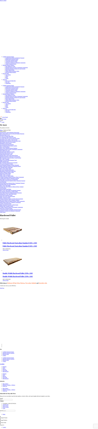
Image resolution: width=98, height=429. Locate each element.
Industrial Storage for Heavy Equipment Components (16, 67)
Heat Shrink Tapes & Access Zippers (8, 142)
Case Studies (8, 74)
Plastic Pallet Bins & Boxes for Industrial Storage (10, 166)
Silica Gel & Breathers (4, 147)
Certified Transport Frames (8, 56)
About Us (5, 79)
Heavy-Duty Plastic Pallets (5, 168)
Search (1, 410)
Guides (6, 78)
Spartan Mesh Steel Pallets (5, 189)
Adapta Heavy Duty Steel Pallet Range (8, 194)
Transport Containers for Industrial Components (15, 62)
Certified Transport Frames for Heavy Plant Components (12, 177)
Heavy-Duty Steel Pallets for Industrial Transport (10, 190)
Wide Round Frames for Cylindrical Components (10, 202)
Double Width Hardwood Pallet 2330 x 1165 (18, 276)
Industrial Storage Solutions (8, 65)
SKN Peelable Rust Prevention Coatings (8, 145)
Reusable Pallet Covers (5, 134)
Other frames (2, 212)
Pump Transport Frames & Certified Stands (9, 204)
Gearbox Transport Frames (5, 203)
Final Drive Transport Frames (6, 208)
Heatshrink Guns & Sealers (5, 143)
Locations (2, 364)
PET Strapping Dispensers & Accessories (8, 162)
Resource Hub (6, 73)
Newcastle (5, 370)
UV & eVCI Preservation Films (6, 136)
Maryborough (5, 371)
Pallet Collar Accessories (5, 174)
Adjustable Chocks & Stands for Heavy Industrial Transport (12, 180)
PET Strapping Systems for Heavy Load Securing (10, 157)
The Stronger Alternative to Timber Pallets (9, 191)
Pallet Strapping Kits (4, 161)
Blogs (6, 77)
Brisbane (4, 366)
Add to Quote (5, 250)
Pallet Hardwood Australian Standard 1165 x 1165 (20, 246)
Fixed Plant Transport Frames (11, 60)
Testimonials (8, 83)
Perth (4, 367)
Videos (6, 76)
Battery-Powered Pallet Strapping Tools (8, 160)
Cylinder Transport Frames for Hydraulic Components (11, 207)
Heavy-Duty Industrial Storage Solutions (8, 148)
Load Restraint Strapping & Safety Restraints (9, 165)
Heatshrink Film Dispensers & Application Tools (10, 141)
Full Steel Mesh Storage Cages (6, 153)
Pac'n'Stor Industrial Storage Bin (7, 169)
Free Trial (7, 82)
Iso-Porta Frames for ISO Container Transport (9, 200)
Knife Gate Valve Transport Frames (7, 196)
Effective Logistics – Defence (9, 385)
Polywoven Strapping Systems (6, 163)
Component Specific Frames (11, 61)
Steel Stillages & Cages (10, 66)
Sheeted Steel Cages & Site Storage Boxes (9, 155)
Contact (4, 355)
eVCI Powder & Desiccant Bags (7, 144)
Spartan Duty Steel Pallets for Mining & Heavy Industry (12, 186)
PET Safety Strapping (4, 159)
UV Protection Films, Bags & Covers (8, 137)
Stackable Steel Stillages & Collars (7, 151)
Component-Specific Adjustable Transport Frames (10, 209)
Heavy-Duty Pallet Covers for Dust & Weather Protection (12, 133)
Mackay (4, 369)
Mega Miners (5, 383)
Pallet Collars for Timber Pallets (6, 175)
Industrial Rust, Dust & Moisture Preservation (9, 132)
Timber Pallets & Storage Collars (12, 71)
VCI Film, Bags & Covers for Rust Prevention (10, 138)
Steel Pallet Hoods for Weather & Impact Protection (11, 192)
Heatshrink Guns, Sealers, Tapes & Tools (8, 139)
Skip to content (3, 0)
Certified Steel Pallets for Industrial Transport (14, 57)
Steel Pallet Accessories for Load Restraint (9, 179)
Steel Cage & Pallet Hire (10, 80)
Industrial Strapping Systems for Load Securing (15, 68)
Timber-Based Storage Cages (6, 154)
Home (1, 130)
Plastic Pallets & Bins (9, 70)
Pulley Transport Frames (5, 197)
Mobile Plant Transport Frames (11, 59)
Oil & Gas (5, 386)
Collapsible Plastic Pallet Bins (6, 167)
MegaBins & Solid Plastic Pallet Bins (8, 171)
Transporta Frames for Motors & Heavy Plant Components (12, 201)
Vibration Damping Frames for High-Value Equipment (11, 198)
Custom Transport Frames (10, 64)
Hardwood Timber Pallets (5, 173)
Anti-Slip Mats (3, 182)
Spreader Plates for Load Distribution (8, 184)
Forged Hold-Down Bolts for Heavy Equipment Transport (12, 183)
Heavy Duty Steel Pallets (5, 185)
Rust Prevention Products (10, 72)
